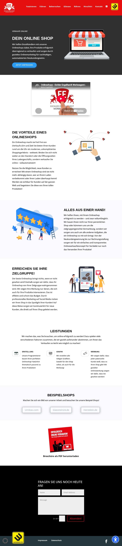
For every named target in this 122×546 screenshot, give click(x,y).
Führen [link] (43, 7)
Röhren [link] (77, 7)
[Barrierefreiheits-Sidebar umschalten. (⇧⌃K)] (115, 539)
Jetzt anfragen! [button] (24, 65)
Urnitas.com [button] (31, 410)
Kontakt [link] (99, 7)
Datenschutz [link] (56, 540)
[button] (5, 541)
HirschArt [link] (88, 7)
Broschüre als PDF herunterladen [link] (61, 456)
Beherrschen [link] (55, 7)
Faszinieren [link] (31, 7)
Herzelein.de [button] (90, 410)
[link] (9, 7)
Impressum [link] (42, 540)
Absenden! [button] (75, 518)
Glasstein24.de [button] (61, 410)
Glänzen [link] (67, 7)
